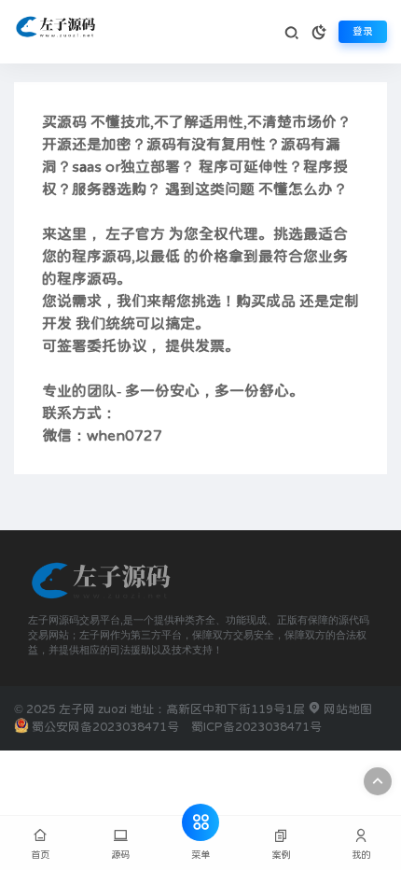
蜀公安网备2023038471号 (105, 727)
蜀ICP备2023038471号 (256, 727)
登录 (363, 31)
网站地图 (346, 709)
